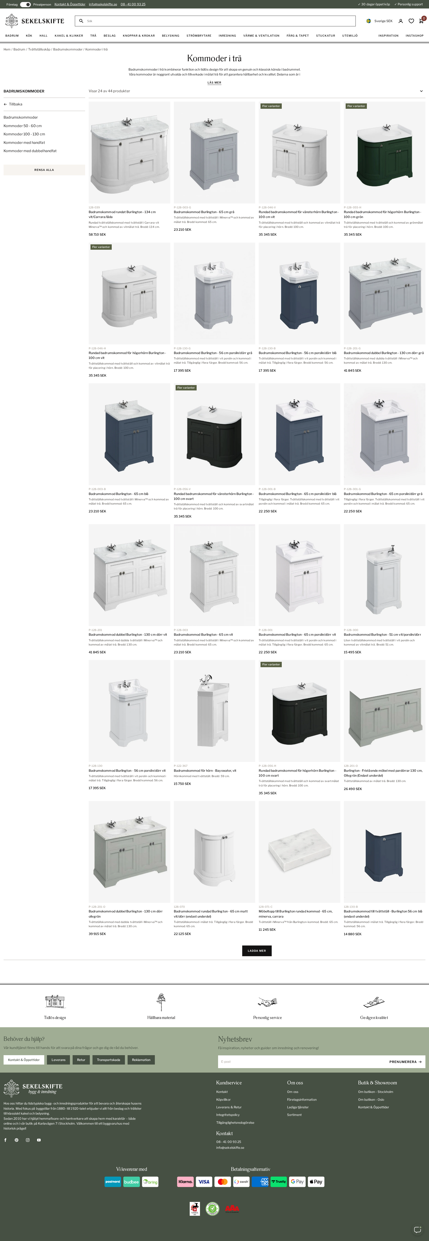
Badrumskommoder (67, 49)
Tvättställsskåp (39, 49)
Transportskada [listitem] (108, 1060)
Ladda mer (257, 950)
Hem (7, 49)
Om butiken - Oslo (371, 1099)
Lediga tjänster (298, 1107)
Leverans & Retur (229, 1107)
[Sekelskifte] (73, 1089)
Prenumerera (403, 1062)
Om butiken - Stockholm (375, 1092)
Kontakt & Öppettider (70, 4)
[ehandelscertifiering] (212, 1209)
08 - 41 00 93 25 (133, 4)
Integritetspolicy (228, 1115)
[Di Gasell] (195, 1209)
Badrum (19, 49)
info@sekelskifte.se (103, 4)
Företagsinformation (301, 1099)
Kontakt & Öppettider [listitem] (24, 1060)
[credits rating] (232, 1209)
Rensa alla (44, 170)
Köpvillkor (223, 1099)
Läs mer (214, 82)
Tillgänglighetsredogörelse (235, 1122)
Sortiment (294, 1115)
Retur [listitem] (81, 1060)
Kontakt (222, 1092)
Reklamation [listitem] (141, 1060)
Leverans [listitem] (58, 1060)
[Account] (401, 21)
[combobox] (219, 21)
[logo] (34, 21)
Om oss (292, 1092)
